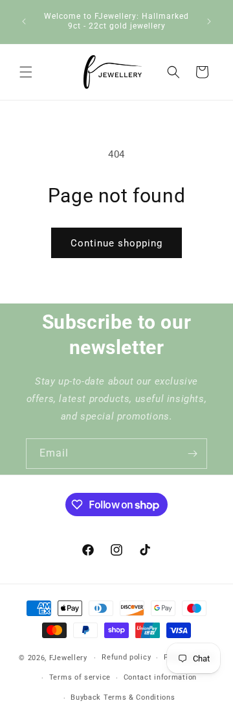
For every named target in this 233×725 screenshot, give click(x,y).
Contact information (160, 677)
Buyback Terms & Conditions (123, 697)
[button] (26, 72)
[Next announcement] (209, 21)
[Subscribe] (192, 453)
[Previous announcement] (24, 21)
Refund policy (126, 657)
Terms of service (80, 677)
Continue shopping (116, 243)
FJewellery (68, 658)
